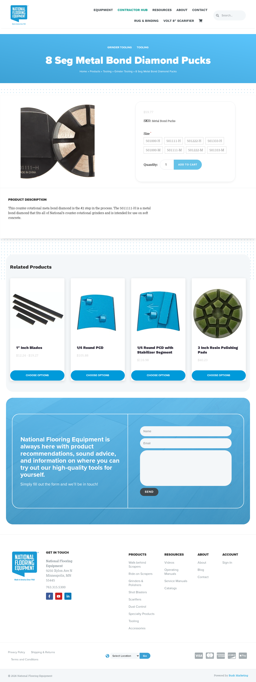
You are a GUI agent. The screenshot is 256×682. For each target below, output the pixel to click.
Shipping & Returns (43, 652)
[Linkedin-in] (67, 596)
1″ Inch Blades (29, 348)
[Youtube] (58, 596)
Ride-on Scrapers (140, 574)
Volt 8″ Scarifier (178, 21)
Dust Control (137, 607)
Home (83, 71)
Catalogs (170, 588)
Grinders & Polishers (136, 583)
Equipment (103, 10)
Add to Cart (187, 164)
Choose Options (37, 375)
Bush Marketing (238, 675)
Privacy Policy (16, 652)
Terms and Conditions (24, 659)
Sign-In (227, 563)
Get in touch (57, 552)
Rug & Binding (146, 21)
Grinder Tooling (119, 47)
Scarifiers (135, 599)
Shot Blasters (138, 592)
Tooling (143, 47)
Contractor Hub (133, 10)
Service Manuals (175, 581)
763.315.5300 (56, 587)
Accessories (137, 628)
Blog (201, 570)
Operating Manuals (171, 572)
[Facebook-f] (49, 596)
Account (230, 554)
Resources (162, 10)
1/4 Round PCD (90, 348)
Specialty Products (141, 614)
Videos (169, 563)
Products (95, 71)
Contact (199, 10)
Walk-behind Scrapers (137, 565)
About (181, 10)
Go (145, 656)
